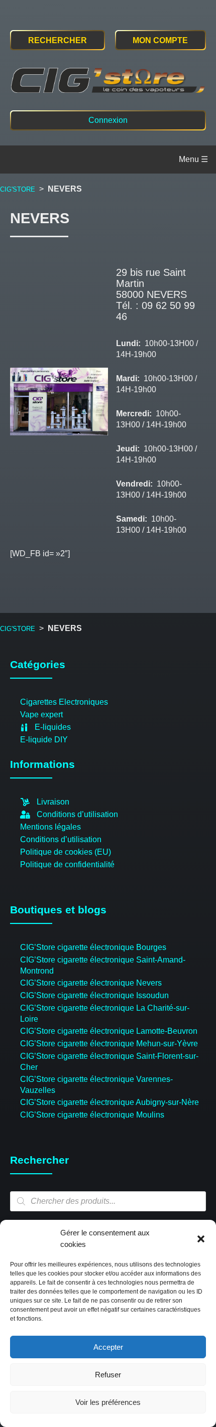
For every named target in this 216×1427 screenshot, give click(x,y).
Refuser (108, 1374)
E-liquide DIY (44, 739)
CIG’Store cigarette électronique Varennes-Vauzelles (96, 1084)
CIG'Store (17, 189)
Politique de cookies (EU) (65, 852)
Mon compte (160, 40)
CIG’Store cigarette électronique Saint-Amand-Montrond (102, 965)
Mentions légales (50, 827)
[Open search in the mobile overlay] (108, 1201)
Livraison (53, 802)
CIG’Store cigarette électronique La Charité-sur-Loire (104, 1013)
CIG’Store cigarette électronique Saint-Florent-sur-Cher (109, 1061)
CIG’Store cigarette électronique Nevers (91, 983)
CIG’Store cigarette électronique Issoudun (94, 995)
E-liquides (53, 727)
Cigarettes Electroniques (64, 702)
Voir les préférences (108, 1402)
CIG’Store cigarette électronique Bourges (93, 947)
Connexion (108, 120)
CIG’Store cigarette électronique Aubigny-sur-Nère (109, 1102)
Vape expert (41, 714)
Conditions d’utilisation (77, 814)
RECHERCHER (57, 40)
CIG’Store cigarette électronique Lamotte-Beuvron (108, 1031)
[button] (201, 1239)
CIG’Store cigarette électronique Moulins (92, 1115)
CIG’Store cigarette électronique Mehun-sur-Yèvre (109, 1043)
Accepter (108, 1347)
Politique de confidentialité (67, 864)
